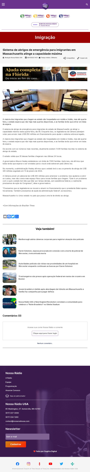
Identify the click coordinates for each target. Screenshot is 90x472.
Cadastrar (15, 444)
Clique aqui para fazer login (45, 333)
